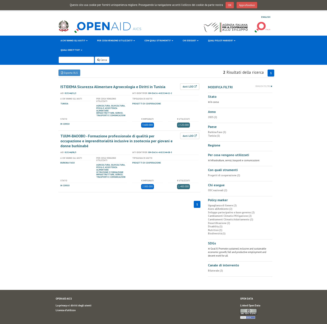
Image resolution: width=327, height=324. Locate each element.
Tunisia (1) (214, 135)
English (265, 17)
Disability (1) (215, 226)
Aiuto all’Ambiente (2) (220, 209)
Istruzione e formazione (109, 172)
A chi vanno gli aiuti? (73, 40)
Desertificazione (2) (219, 223)
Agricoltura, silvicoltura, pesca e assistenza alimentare (110, 108)
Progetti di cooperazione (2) (224, 175)
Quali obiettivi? (70, 50)
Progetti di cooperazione (146, 103)
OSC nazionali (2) (217, 190)
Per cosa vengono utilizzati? (115, 40)
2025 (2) (212, 117)
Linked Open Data (250, 305)
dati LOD (188, 86)
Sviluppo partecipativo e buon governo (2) (231, 212)
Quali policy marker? (221, 40)
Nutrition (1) (215, 230)
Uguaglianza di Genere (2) (222, 205)
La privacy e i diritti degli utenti (73, 305)
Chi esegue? (190, 40)
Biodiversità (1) (217, 233)
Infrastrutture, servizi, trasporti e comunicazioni (110, 114)
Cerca (103, 60)
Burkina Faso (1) (217, 132)
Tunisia (64, 103)
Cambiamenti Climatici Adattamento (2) (230, 219)
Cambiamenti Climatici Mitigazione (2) (230, 216)
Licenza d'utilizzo (66, 310)
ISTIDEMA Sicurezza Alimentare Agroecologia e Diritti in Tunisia (112, 86)
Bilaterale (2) (215, 270)
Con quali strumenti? (157, 40)
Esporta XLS (70, 72)
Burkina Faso (67, 162)
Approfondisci (247, 5)
